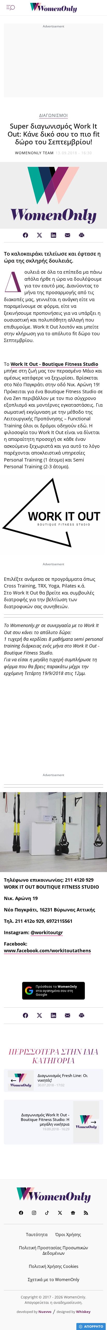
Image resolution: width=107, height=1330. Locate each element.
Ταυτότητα (37, 1234)
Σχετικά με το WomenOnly (53, 1279)
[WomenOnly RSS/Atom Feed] (86, 1213)
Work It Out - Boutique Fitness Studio (54, 364)
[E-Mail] (67, 235)
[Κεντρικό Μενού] (10, 7)
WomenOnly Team (34, 152)
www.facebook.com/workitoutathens (47, 950)
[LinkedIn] (53, 235)
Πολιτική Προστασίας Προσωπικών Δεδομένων (53, 1250)
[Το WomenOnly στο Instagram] (34, 1213)
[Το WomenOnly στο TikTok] (47, 1213)
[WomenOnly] (53, 8)
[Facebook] (25, 235)
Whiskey (83, 1311)
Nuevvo (44, 1311)
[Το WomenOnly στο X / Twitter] (60, 1213)
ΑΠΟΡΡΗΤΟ (93, 1326)
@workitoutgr (47, 932)
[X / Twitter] (39, 235)
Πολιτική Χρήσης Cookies (53, 1266)
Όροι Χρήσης (68, 1234)
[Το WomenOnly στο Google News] (73, 1213)
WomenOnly (53, 1195)
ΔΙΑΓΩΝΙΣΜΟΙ (53, 115)
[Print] (81, 235)
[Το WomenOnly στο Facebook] (21, 1213)
